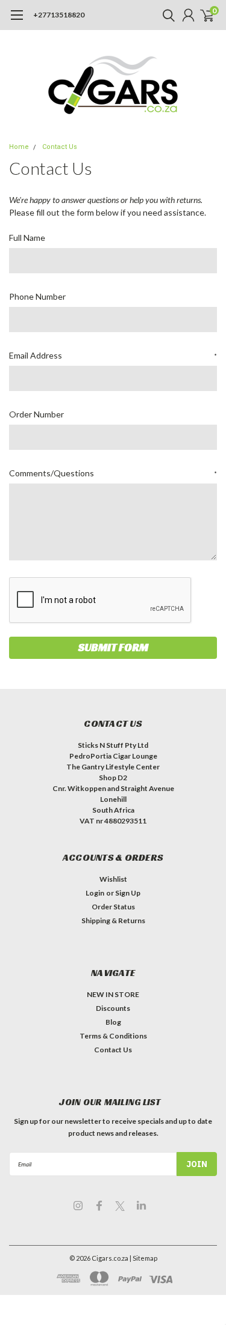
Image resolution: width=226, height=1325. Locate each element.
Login (95, 892)
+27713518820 (58, 14)
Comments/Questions (113, 473)
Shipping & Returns (113, 920)
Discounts (113, 1008)
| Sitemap (143, 1258)
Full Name (27, 237)
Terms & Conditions (113, 1035)
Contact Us (59, 147)
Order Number (36, 414)
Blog (113, 1021)
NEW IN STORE (113, 994)
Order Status (113, 906)
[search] (166, 15)
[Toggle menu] (16, 21)
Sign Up (127, 892)
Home (19, 147)
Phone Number (37, 296)
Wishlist (113, 879)
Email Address (113, 355)
